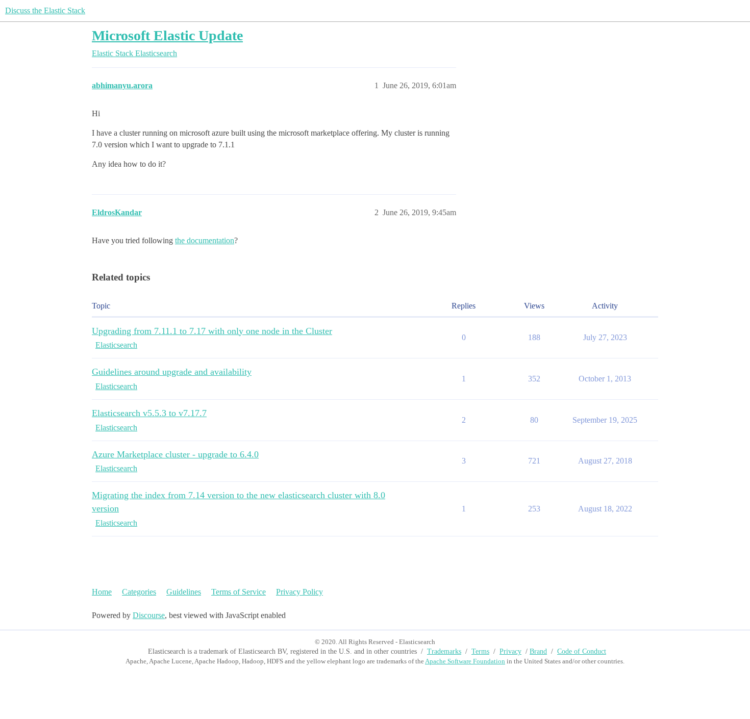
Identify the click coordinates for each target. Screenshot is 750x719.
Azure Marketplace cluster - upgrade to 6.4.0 (175, 454)
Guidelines (183, 591)
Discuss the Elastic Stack (45, 10)
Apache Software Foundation (465, 661)
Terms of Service (238, 591)
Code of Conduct (581, 651)
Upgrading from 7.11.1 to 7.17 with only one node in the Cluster (212, 331)
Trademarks (444, 651)
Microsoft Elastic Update (167, 35)
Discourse (149, 615)
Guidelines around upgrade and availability (172, 372)
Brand (538, 651)
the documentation (204, 240)
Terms (480, 651)
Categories (139, 591)
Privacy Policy (299, 591)
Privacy (510, 651)
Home (102, 591)
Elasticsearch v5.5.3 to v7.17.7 (149, 413)
